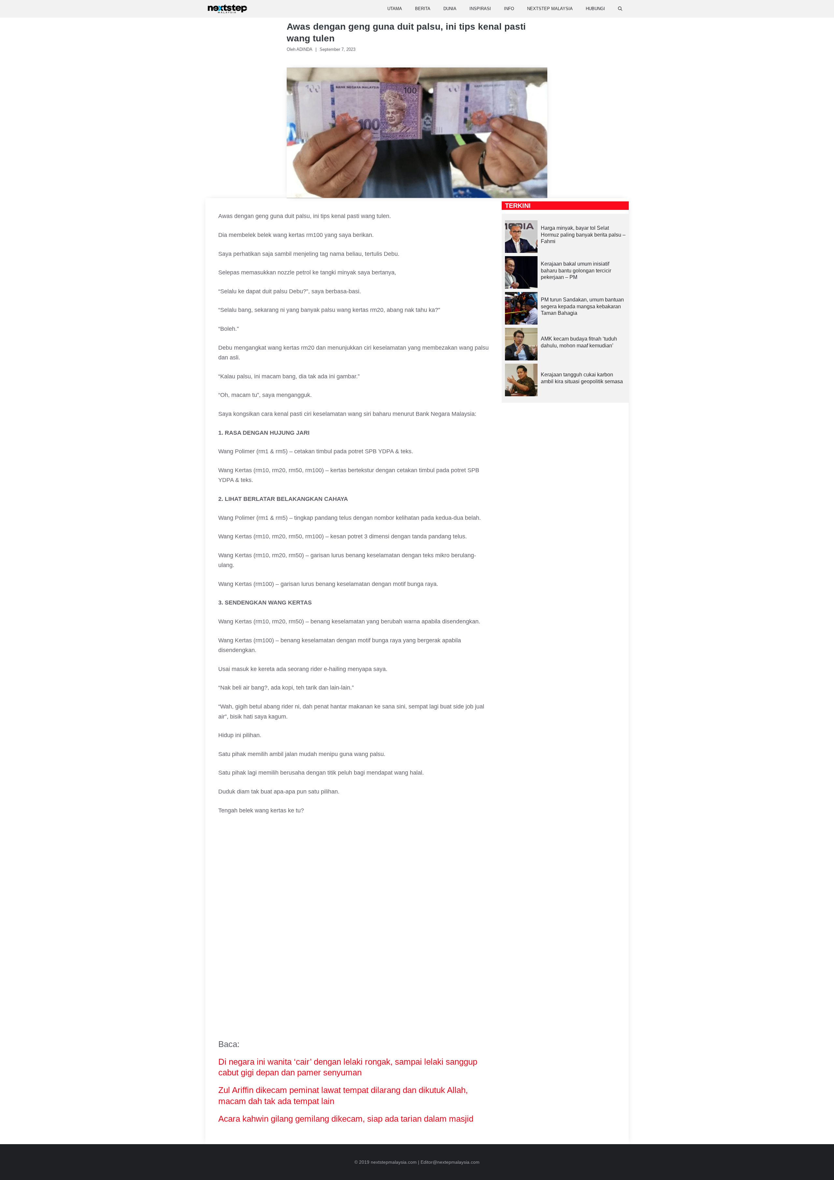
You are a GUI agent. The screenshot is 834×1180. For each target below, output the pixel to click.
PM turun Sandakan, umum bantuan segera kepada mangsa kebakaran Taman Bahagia (582, 306)
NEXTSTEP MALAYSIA (550, 8)
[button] (620, 9)
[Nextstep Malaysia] (227, 9)
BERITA (422, 8)
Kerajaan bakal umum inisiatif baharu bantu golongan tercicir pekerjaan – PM (576, 270)
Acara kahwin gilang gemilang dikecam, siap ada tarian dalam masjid (345, 1119)
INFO (509, 8)
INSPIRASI (480, 8)
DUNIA (449, 8)
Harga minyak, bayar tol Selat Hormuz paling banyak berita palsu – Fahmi (583, 234)
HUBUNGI (595, 8)
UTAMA (394, 8)
